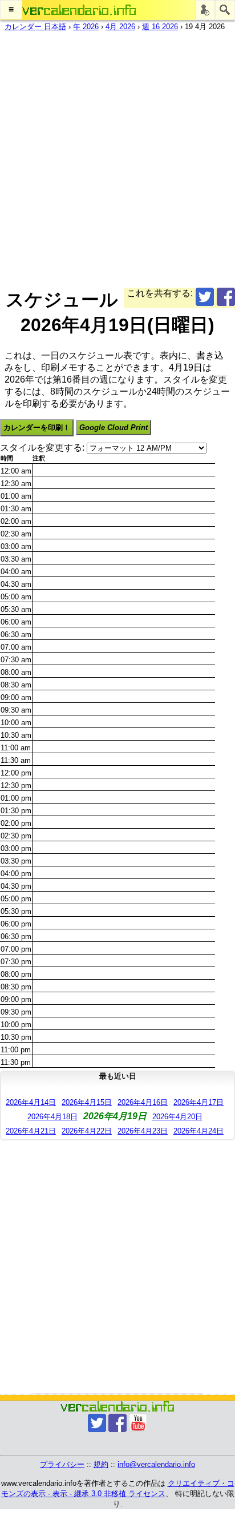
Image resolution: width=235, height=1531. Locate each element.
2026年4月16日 (143, 1102)
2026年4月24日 (198, 1131)
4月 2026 (120, 26)
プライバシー (62, 1464)
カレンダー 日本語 (35, 26)
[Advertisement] (117, 157)
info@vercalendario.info (156, 1464)
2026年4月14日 (31, 1102)
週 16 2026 (160, 26)
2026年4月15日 (87, 1102)
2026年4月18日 (52, 1116)
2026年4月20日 (177, 1116)
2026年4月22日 (87, 1131)
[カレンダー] (79, 10)
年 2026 (86, 26)
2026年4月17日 (198, 1102)
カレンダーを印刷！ (36, 427)
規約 (101, 1464)
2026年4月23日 (143, 1131)
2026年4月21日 (31, 1131)
